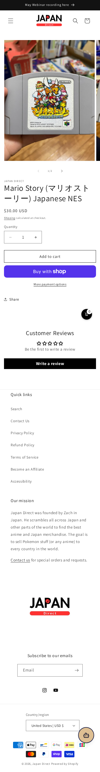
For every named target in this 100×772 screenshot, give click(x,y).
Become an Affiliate (27, 469)
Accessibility (21, 481)
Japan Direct (41, 764)
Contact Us (20, 420)
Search (16, 408)
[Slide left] (38, 171)
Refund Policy (22, 445)
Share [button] (14, 299)
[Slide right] (62, 171)
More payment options (50, 284)
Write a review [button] (50, 363)
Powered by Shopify (65, 764)
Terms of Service (25, 457)
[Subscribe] (76, 670)
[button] (11, 21)
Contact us (20, 559)
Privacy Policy (22, 432)
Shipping (9, 218)
